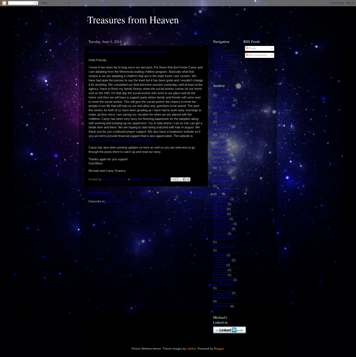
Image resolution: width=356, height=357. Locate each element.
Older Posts (193, 193)
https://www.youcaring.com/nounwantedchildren (121, 140)
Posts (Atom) (114, 201)
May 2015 (219, 209)
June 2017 (220, 144)
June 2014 (220, 233)
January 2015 (222, 228)
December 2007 (223, 284)
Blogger (219, 348)
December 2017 (223, 110)
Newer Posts (99, 193)
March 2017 (221, 154)
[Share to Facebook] (184, 179)
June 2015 (220, 204)
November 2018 (223, 92)
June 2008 (220, 274)
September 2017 (224, 131)
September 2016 (224, 164)
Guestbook (220, 52)
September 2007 (224, 298)
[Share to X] (180, 179)
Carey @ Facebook (219, 64)
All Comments (257, 55)
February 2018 (222, 100)
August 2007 (221, 306)
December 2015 (223, 182)
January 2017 (222, 159)
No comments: (155, 179)
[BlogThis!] (176, 179)
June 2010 (220, 270)
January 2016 (222, 177)
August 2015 (221, 199)
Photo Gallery (222, 57)
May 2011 (219, 255)
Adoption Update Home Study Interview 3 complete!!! (129, 51)
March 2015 (221, 218)
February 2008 (222, 279)
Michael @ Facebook (220, 72)
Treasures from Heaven (133, 19)
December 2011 (223, 246)
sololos (191, 348)
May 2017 (219, 149)
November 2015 (223, 190)
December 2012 (223, 238)
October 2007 (222, 293)
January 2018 (222, 105)
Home (147, 193)
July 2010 (219, 265)
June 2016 (220, 172)
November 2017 (223, 118)
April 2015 (219, 213)
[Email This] (173, 179)
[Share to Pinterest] (188, 179)
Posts (252, 48)
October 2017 (222, 126)
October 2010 (222, 260)
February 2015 (222, 223)
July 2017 (219, 139)
